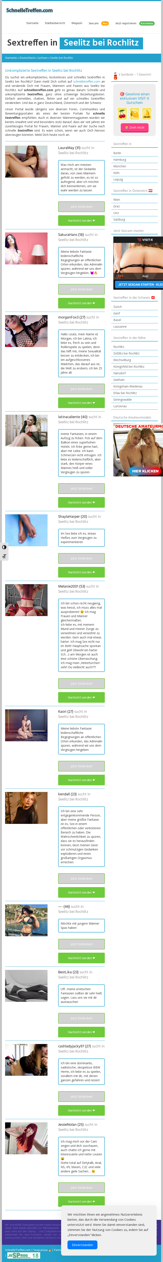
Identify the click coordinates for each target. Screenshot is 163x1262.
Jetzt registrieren (134, 23)
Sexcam (98, 23)
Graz (116, 206)
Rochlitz (118, 347)
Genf (116, 313)
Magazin (77, 23)
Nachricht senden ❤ (81, 220)
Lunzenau (120, 406)
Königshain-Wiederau (127, 386)
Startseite (32, 23)
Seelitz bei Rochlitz (73, 153)
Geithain (119, 380)
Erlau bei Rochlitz (125, 393)
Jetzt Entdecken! (82, 207)
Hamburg (119, 160)
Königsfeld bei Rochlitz (128, 366)
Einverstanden (82, 1245)
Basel (117, 320)
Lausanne (120, 326)
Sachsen (42, 58)
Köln (116, 173)
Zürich (117, 307)
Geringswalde (122, 399)
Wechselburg (122, 360)
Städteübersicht (55, 23)
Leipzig (118, 179)
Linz (116, 213)
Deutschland (27, 58)
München (119, 166)
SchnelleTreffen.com (18, 1250)
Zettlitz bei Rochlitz (126, 353)
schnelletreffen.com (86, 81)
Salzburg (119, 219)
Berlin (117, 153)
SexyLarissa (40, 1250)
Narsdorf (119, 373)
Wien (116, 200)
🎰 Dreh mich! (134, 127)
